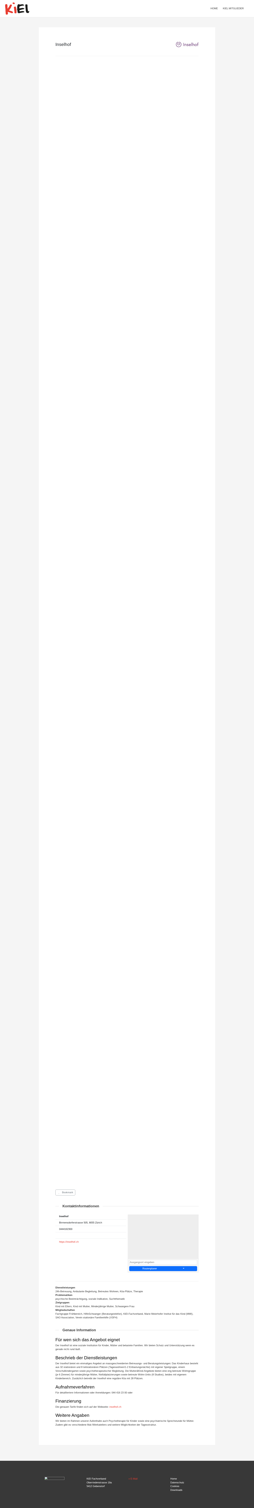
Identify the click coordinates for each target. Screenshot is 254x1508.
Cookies (174, 1486)
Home (173, 1478)
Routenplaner (149, 1268)
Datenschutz (177, 1482)
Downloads (176, 1490)
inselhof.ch (115, 1406)
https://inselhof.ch (69, 1241)
